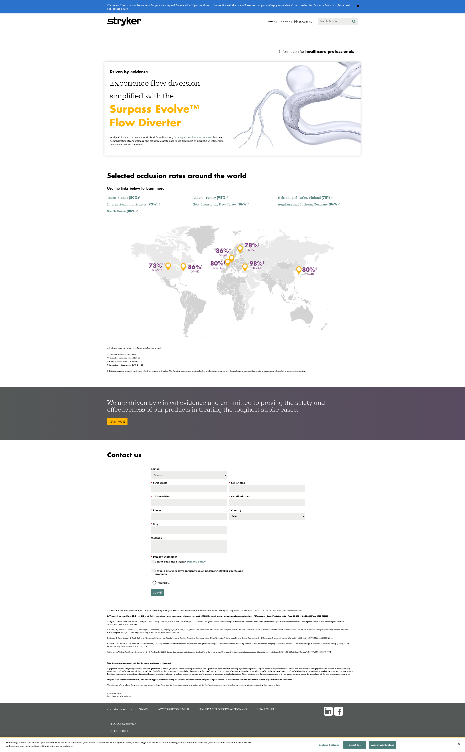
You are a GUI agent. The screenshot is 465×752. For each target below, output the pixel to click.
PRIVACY (143, 709)
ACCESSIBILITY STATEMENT (173, 709)
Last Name (237, 482)
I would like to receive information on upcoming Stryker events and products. (199, 572)
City (154, 524)
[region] (232, 744)
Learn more (117, 421)
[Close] (459, 744)
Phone (156, 510)
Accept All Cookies (382, 744)
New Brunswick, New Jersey (221, 204)
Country (235, 510)
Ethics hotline (119, 731)
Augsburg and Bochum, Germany (309, 204)
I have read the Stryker (180, 561)
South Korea (122, 211)
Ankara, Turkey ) (210, 197)
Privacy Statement (164, 556)
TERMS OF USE (265, 709)
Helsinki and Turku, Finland (305, 197)
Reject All (354, 744)
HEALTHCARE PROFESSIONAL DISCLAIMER (223, 709)
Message (156, 537)
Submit (157, 592)
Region (155, 468)
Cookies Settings (328, 744)
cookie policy (120, 8)
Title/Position (160, 496)
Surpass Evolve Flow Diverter (195, 137)
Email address (239, 496)
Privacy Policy (196, 561)
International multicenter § (133, 204)
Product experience (123, 723)
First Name (159, 482)
